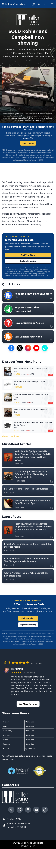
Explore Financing (28, 261)
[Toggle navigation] (52, 4)
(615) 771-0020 (14, 818)
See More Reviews (28, 704)
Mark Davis (17, 669)
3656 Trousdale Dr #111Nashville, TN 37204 (18, 825)
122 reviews (36, 663)
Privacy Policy (28, 845)
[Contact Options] (33, 4)
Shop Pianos (28, 143)
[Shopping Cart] (45, 4)
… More (15, 694)
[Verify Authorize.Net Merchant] (39, 770)
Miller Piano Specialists (13, 4)
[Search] (39, 4)
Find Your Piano (28, 255)
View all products (10, 436)
